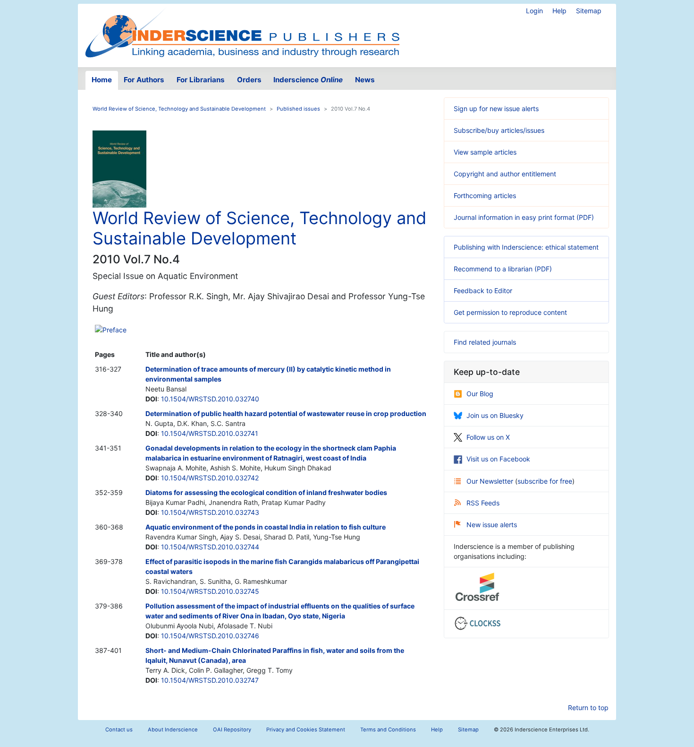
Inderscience (308, 79)
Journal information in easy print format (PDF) (524, 217)
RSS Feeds (482, 503)
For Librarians (201, 79)
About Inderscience (173, 729)
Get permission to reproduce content (510, 312)
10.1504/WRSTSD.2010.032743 (210, 512)
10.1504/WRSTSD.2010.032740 (210, 399)
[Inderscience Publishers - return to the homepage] (242, 32)
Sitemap (588, 11)
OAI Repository (232, 729)
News (365, 79)
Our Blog (479, 394)
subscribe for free (544, 481)
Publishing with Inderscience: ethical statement (526, 247)
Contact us (119, 729)
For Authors (144, 79)
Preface (114, 330)
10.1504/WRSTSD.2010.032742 (210, 478)
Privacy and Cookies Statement (305, 729)
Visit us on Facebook (498, 459)
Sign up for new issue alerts (496, 108)
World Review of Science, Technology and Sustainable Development (179, 108)
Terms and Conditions (388, 729)
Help (559, 11)
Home (102, 79)
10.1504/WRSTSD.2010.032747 (210, 680)
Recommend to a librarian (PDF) (503, 269)
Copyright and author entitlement (505, 174)
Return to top (588, 708)
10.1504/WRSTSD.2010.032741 (209, 433)
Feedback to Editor (483, 291)
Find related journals (485, 342)
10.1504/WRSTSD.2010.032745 (210, 591)
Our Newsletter (490, 481)
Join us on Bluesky (495, 415)
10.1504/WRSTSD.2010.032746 (210, 636)
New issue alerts (491, 525)
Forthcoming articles (485, 195)
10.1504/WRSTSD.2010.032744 (210, 547)
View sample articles (485, 152)
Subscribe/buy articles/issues (499, 130)
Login (534, 11)
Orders (249, 79)
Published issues (298, 108)
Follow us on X (488, 437)
